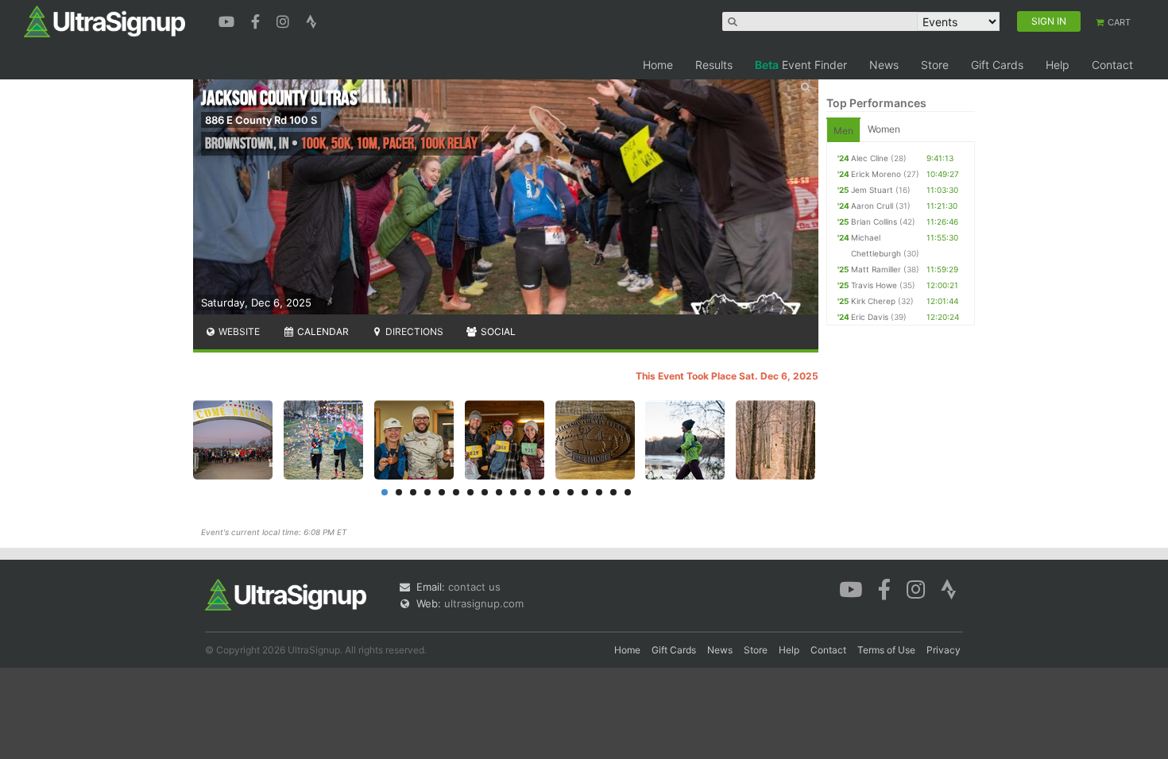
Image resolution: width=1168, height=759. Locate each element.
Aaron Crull (872, 205)
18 (628, 492)
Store (935, 64)
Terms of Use (886, 650)
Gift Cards (997, 64)
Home (658, 64)
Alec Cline (869, 158)
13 (556, 492)
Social (497, 331)
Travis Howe (874, 285)
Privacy (943, 650)
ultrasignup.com (484, 603)
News (884, 64)
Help (1057, 64)
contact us (474, 586)
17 (613, 492)
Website (238, 331)
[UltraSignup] (104, 20)
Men (843, 131)
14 (570, 492)
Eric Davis (869, 317)
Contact (1112, 64)
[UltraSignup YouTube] (228, 20)
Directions (413, 331)
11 (527, 492)
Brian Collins (874, 221)
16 (599, 492)
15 (585, 492)
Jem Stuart (872, 190)
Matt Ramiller (876, 269)
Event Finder (801, 64)
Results (714, 64)
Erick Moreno (876, 174)
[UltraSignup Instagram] (285, 20)
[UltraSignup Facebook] (257, 20)
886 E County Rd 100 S (261, 120)
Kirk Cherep (873, 301)
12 (542, 492)
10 (513, 492)
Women (884, 129)
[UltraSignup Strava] (311, 20)
